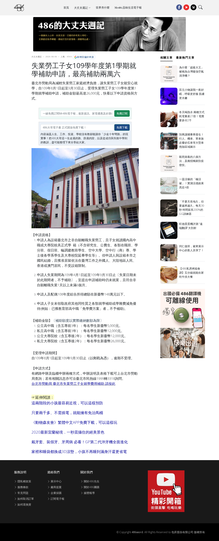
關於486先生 (91, 481)
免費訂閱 (122, 113)
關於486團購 (91, 487)
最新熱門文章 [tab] (185, 57)
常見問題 (22, 493)
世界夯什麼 (103, 7)
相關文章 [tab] (166, 57)
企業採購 (56, 493)
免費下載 (122, 127)
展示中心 (56, 481)
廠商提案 (56, 487)
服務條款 (22, 487)
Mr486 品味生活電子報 (128, 7)
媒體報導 (89, 493)
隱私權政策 (24, 481)
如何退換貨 (24, 504)
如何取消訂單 (25, 499)
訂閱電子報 (57, 499)
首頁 (66, 7)
